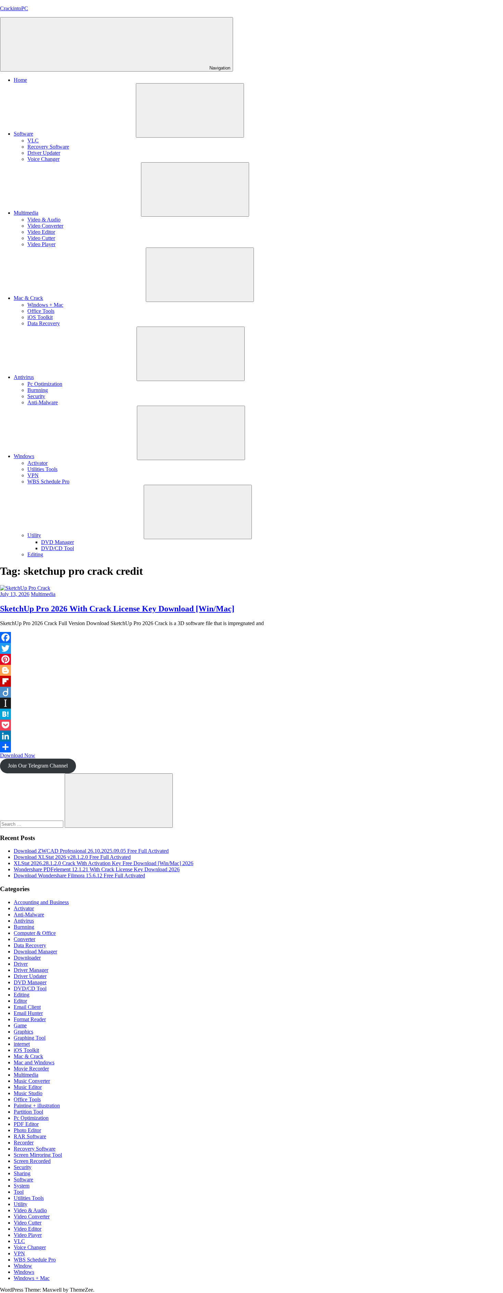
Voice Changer (43, 159)
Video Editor (41, 232)
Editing (35, 554)
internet (22, 1044)
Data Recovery (43, 323)
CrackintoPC (14, 8)
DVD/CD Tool (57, 548)
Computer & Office (35, 933)
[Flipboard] (251, 681)
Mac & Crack (28, 298)
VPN (33, 475)
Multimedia (26, 213)
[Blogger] (251, 670)
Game (20, 1025)
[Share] (251, 746)
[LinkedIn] (251, 736)
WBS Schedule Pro (48, 481)
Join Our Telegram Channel (38, 766)
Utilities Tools (42, 469)
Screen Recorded (32, 1161)
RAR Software (30, 1136)
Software (23, 134)
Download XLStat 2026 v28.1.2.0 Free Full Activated (72, 857)
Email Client (27, 1007)
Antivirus (24, 377)
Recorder (24, 1142)
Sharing (22, 1173)
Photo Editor (27, 1130)
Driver (21, 964)
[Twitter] (251, 648)
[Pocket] (251, 725)
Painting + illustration (37, 1105)
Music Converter (32, 1081)
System (21, 1186)
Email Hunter (28, 1013)
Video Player (41, 244)
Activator (37, 463)
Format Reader (30, 1019)
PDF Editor (26, 1124)
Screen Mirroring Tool (38, 1155)
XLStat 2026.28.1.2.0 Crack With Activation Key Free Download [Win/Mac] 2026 (103, 863)
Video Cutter (41, 238)
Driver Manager (31, 970)
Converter (24, 939)
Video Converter (45, 226)
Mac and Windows (34, 1062)
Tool (19, 1192)
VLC (33, 140)
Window (23, 1266)
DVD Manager (57, 542)
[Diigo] (251, 692)
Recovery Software (48, 147)
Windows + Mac (45, 305)
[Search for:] (32, 824)
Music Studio (28, 1093)
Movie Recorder (31, 1069)
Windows (24, 456)
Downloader (27, 958)
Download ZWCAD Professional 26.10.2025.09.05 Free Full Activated (91, 851)
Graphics (23, 1032)
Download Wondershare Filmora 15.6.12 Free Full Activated (79, 875)
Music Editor (28, 1087)
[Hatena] (251, 714)
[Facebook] (251, 637)
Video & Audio (44, 220)
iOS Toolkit (40, 317)
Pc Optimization (44, 384)
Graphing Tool (30, 1038)
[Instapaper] (251, 703)
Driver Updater (43, 153)
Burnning (37, 390)
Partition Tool (28, 1112)
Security (36, 396)
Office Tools (40, 311)
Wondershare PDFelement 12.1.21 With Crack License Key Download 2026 (97, 869)
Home (20, 80)
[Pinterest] (251, 659)
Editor (20, 1001)
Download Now (17, 755)
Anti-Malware (42, 402)
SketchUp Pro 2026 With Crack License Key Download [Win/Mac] (117, 608)
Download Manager (35, 951)
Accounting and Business (41, 902)
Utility (34, 535)
